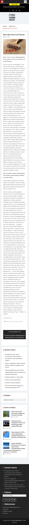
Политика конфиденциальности (11, 507)
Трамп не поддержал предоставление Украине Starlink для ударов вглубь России (15, 365)
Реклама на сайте (7, 511)
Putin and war (9, 321)
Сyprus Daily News (16, 520)
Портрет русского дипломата (13, 379)
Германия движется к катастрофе (14, 377)
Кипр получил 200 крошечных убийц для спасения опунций (18, 413)
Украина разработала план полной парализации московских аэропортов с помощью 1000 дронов (15, 372)
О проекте (5, 509)
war (14, 321)
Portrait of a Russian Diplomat (12, 382)
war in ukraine (18, 321)
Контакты (5, 513)
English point (9, 318)
